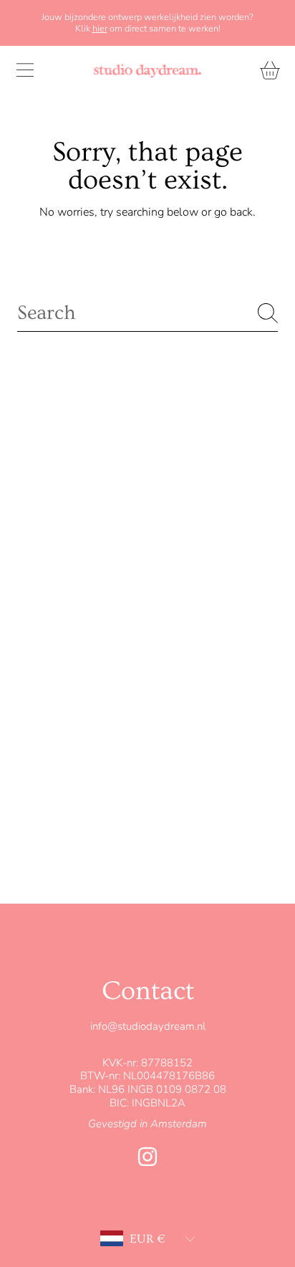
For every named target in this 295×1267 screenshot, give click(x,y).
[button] (25, 70)
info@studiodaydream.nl (147, 1026)
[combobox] (147, 313)
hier (99, 28)
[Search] (268, 313)
